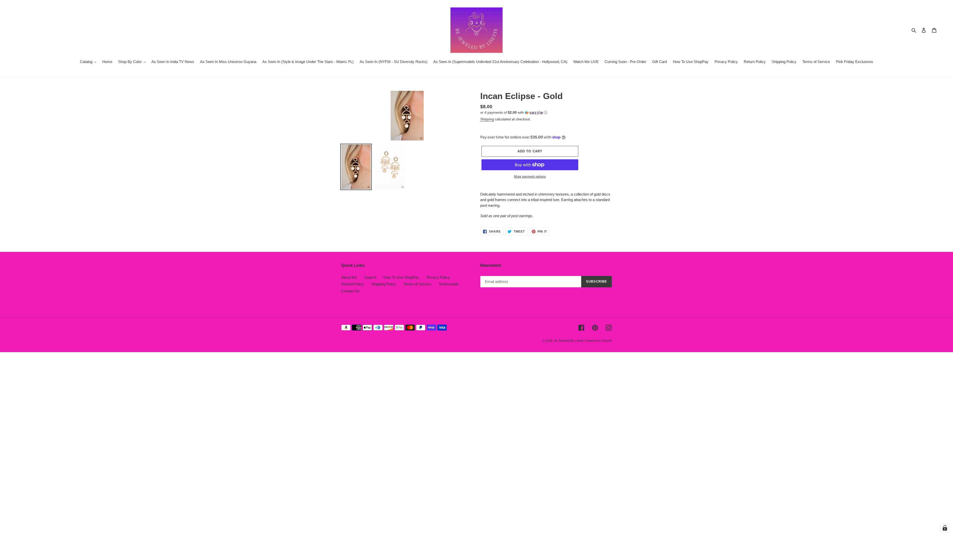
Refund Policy (352, 284)
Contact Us (350, 291)
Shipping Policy (383, 284)
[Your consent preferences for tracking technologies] (945, 528)
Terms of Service (417, 284)
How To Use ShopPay (401, 277)
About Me (349, 277)
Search (370, 277)
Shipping (487, 119)
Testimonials (449, 284)
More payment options (530, 176)
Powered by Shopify (598, 340)
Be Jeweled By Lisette (569, 340)
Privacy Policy (438, 277)
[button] (513, 112)
